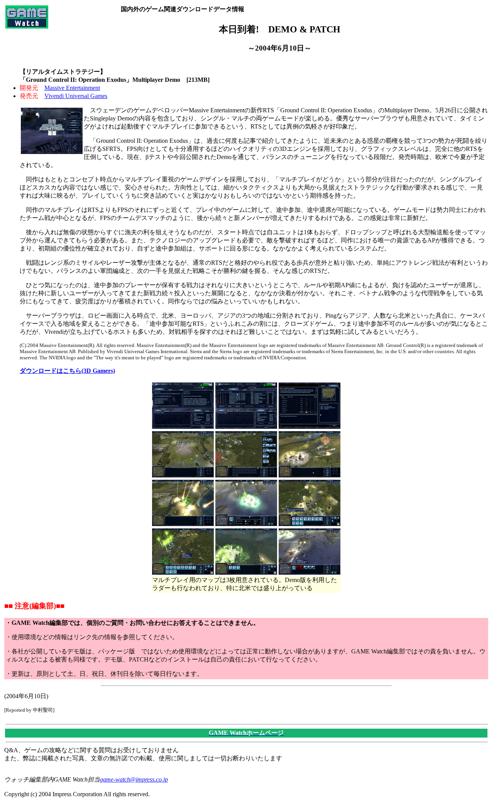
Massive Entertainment (72, 88)
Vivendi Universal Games (75, 96)
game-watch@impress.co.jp (134, 779)
